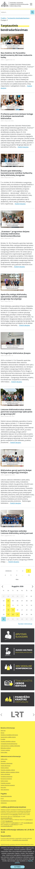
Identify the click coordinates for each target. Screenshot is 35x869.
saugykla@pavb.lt (28, 823)
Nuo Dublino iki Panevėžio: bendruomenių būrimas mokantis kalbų (16, 55)
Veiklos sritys (4, 759)
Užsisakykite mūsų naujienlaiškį (20, 840)
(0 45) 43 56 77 (29, 819)
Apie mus (3, 730)
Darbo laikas (4, 752)
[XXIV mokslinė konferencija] (17, 674)
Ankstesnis (8, 571)
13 (29, 575)
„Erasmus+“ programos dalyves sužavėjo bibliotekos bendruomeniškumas (15, 233)
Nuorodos (3, 787)
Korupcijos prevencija (6, 778)
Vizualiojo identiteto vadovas (8, 741)
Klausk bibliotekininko (6, 796)
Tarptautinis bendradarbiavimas (18, 18)
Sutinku (19, 867)
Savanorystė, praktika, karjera (8, 737)
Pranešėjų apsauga (5, 783)
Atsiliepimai (4, 803)
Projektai (3, 739)
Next (33, 715)
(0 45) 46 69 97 (15, 823)
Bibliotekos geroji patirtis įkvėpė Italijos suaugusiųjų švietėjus (16, 471)
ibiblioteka (15, 814)
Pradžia (3, 18)
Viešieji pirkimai (5, 768)
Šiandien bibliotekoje (25, 624)
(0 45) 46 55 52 (14, 824)
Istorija (2, 732)
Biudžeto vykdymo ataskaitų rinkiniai (10, 772)
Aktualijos (9, 45)
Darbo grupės (4, 781)
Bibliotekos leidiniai (6, 748)
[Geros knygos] (17, 690)
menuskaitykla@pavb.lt (6, 826)
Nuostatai (3, 761)
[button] (14, 4)
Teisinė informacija (5, 765)
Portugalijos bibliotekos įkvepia (16, 353)
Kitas (17, 579)
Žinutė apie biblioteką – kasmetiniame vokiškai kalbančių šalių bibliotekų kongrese (16, 173)
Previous (2, 715)
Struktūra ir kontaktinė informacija (9, 735)
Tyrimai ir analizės (5, 750)
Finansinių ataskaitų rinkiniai (8, 770)
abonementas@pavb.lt (6, 818)
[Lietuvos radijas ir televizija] (17, 714)
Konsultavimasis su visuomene (8, 800)
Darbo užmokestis (5, 774)
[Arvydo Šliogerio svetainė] (17, 642)
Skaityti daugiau (23, 147)
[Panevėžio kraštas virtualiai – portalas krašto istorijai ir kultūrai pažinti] (17, 706)
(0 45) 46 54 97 (16, 816)
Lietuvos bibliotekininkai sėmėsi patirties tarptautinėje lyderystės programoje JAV (16, 411)
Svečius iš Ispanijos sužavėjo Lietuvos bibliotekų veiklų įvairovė (17, 532)
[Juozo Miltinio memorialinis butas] (17, 658)
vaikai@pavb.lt (9, 821)
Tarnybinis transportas (6, 776)
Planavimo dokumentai (6, 763)
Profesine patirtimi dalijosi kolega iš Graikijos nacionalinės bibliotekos (17, 116)
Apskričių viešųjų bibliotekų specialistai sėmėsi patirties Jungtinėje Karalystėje (14, 296)
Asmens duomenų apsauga (8, 785)
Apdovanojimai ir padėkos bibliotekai (10, 746)
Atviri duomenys (5, 789)
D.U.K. (2, 798)
